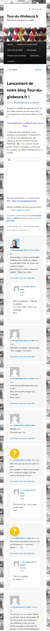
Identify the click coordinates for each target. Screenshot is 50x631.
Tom (36, 250)
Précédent (12, 69)
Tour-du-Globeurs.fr (22, 16)
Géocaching (34, 55)
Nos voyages (32, 50)
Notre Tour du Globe (15, 50)
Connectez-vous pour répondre (22, 278)
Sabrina (35, 102)
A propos (11, 61)
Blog (8, 218)
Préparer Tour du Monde (17, 55)
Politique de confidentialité (27, 44)
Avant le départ (35, 215)
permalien (11, 220)
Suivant (39, 69)
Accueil (10, 44)
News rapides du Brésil (20, 210)
